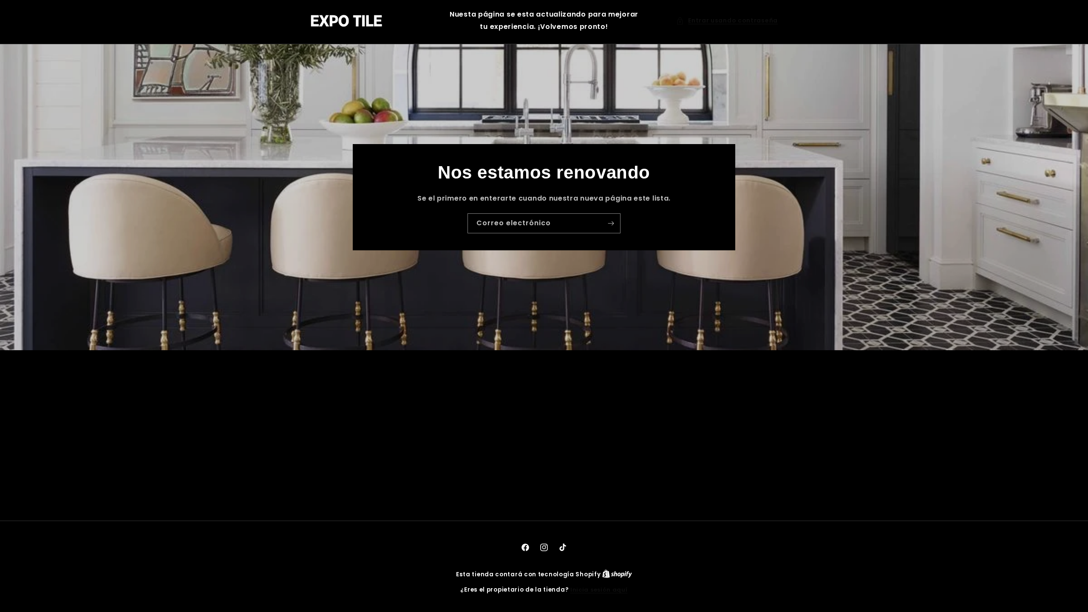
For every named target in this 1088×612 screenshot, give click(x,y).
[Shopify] (617, 574)
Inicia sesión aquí (599, 590)
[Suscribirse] (610, 223)
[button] (727, 20)
